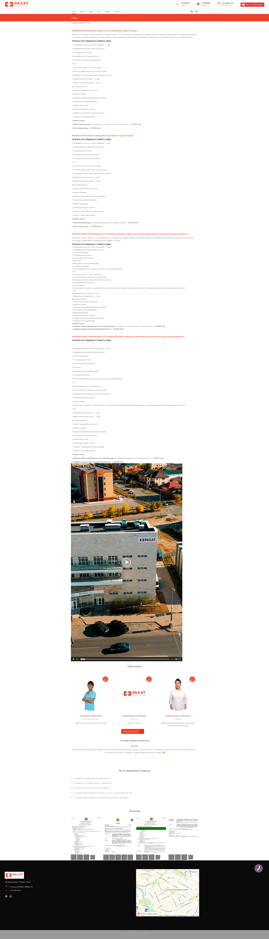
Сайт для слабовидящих (254, 4)
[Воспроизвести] (74, 659)
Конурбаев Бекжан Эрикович (134, 716)
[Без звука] (176, 659)
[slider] (124, 659)
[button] (126, 562)
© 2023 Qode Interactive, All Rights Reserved (134, 933)
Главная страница (77, 23)
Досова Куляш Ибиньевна (91, 716)
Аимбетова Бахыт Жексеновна (178, 716)
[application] (126, 562)
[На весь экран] (180, 659)
